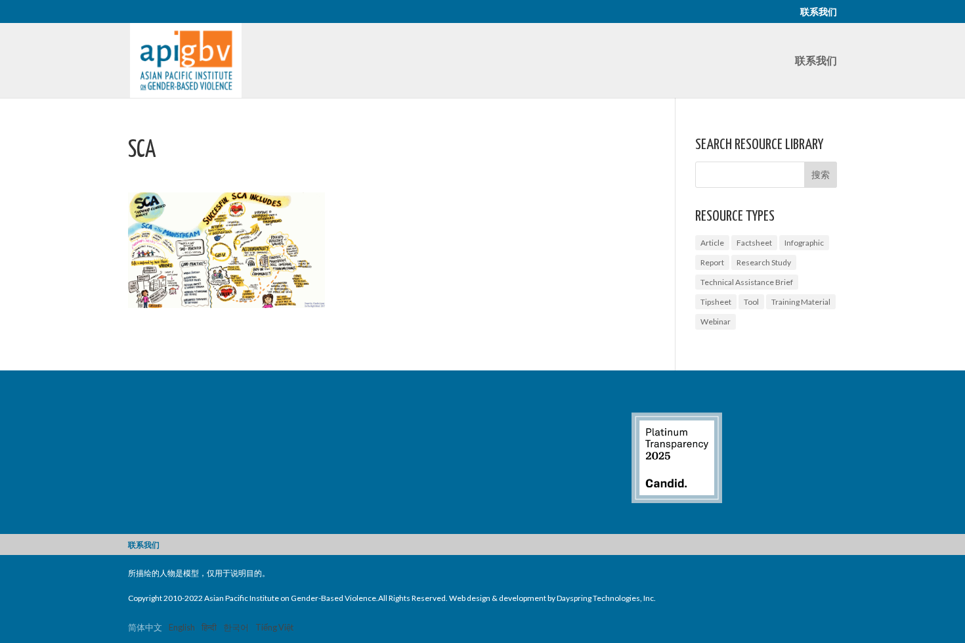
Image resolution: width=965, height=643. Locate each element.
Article (712, 243)
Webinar (715, 321)
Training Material (800, 302)
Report (712, 262)
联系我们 (818, 12)
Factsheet (754, 243)
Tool (751, 302)
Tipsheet (715, 302)
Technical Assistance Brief (746, 282)
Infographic (804, 243)
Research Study (764, 262)
